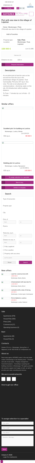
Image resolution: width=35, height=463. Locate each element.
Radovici (25, 302)
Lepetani (21, 44)
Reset (9, 262)
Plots (19, 27)
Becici (23, 286)
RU (21, 8)
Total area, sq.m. (8, 233)
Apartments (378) (9, 316)
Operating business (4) (11, 327)
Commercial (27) (9, 324)
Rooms (5, 226)
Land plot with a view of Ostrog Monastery (20, 290)
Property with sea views (12, 253)
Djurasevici (21, 166)
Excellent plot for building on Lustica (17, 128)
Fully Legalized (9, 246)
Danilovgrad (29, 294)
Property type (7, 206)
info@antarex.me (7, 5)
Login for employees (10, 457)
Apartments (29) (8, 336)
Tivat (28, 42)
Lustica (15, 131)
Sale (19, 40)
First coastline (9, 250)
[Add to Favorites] (31, 133)
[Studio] (16, 229)
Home (5, 27)
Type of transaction (9, 199)
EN (18, 8)
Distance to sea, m (9, 239)
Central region (22, 294)
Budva (20, 278)
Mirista (20, 131)
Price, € (5, 219)
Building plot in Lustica (12, 163)
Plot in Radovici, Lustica (18, 298)
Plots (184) (7, 321)
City (4, 212)
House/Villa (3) (8, 339)
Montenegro (12, 27)
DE (23, 8)
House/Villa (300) (9, 319)
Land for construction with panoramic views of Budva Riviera (21, 274)
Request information (17, 64)
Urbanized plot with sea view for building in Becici (21, 282)
